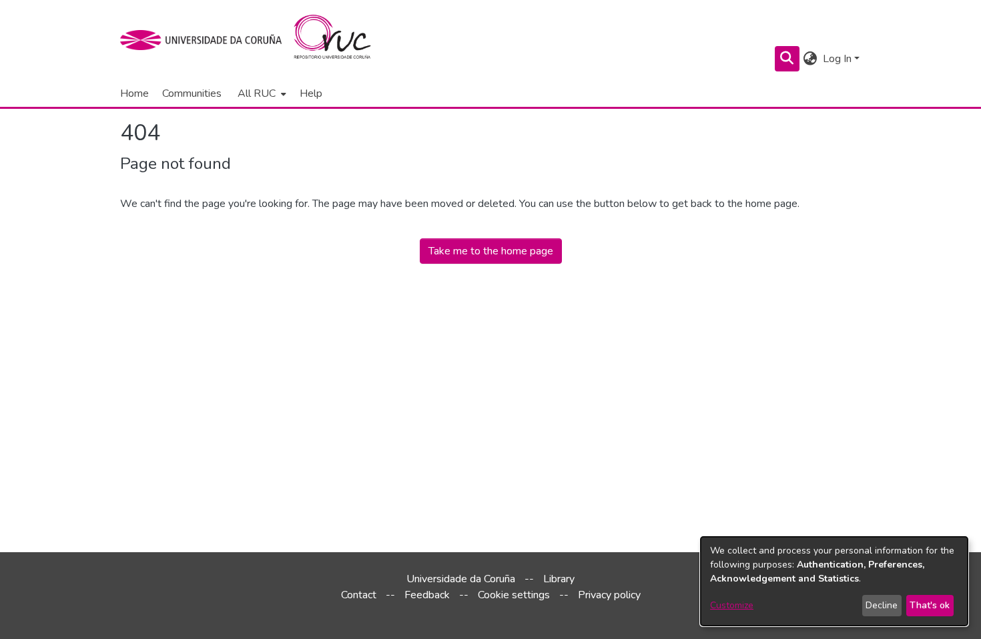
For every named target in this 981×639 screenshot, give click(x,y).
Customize (731, 605)
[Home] (340, 40)
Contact (358, 595)
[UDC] (205, 40)
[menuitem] (260, 93)
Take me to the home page (490, 251)
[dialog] (834, 581)
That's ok (930, 605)
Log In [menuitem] (837, 58)
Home (134, 93)
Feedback (427, 595)
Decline (882, 605)
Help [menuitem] (311, 93)
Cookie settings (514, 595)
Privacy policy (609, 595)
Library (559, 579)
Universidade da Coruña (460, 579)
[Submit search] (787, 58)
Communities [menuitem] (192, 93)
